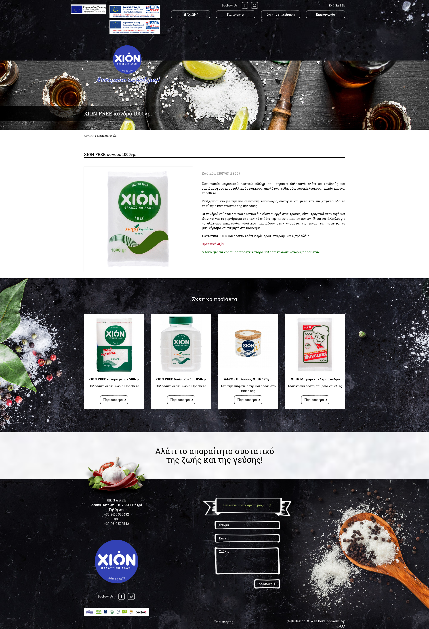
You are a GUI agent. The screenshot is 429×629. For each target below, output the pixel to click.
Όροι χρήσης (223, 622)
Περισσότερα (113, 400)
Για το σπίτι (235, 14)
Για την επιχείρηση (281, 14)
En (337, 5)
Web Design (296, 621)
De (343, 5)
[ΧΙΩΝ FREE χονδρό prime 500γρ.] (114, 344)
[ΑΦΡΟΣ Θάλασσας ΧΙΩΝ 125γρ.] (248, 344)
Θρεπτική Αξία (213, 244)
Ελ (330, 5)
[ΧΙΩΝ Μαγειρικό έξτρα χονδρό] (315, 344)
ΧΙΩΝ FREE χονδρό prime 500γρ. (114, 379)
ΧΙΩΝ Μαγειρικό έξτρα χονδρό (315, 379)
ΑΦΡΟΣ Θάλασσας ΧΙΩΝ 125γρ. (248, 379)
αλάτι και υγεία (106, 135)
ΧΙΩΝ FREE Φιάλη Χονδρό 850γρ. (181, 379)
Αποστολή (265, 584)
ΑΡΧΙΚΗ (89, 135)
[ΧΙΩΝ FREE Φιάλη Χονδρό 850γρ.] (181, 344)
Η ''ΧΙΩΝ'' (191, 14)
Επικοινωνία (325, 14)
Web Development (325, 621)
